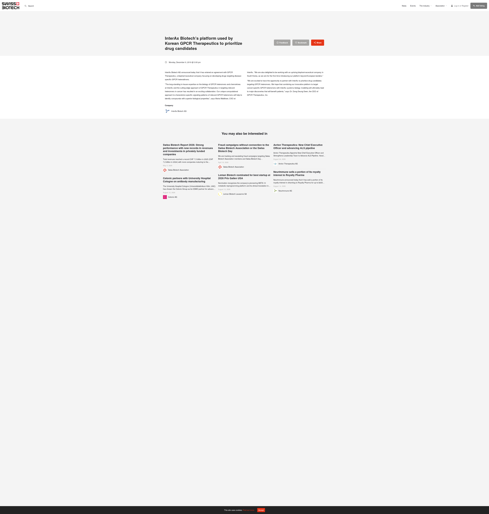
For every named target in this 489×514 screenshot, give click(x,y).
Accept (261, 510)
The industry (424, 5)
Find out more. (249, 510)
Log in (456, 5)
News (404, 5)
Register (465, 5)
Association (440, 5)
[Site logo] (11, 5)
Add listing (480, 5)
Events (413, 5)
